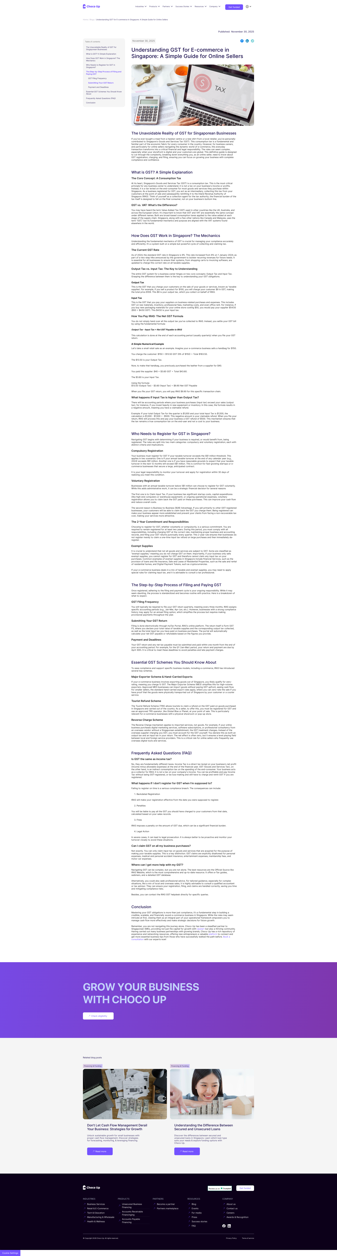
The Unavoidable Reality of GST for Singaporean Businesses (101, 48)
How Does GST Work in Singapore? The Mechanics (103, 59)
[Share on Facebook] (242, 40)
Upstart (201, 928)
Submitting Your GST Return (101, 83)
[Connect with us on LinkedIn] (229, 1225)
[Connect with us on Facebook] (224, 1225)
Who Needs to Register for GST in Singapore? (100, 66)
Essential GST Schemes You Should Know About (104, 92)
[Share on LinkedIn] (247, 40)
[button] (248, 6)
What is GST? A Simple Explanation (101, 54)
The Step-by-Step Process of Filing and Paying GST (103, 72)
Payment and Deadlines (98, 87)
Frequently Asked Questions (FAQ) (101, 98)
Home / (86, 19)
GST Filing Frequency (97, 78)
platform (213, 934)
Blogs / (93, 19)
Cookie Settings (10, 1253)
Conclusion (90, 102)
